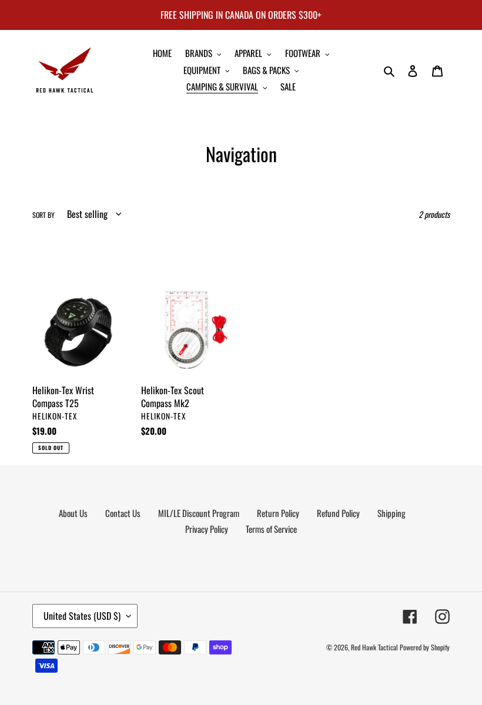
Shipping (391, 512)
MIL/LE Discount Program (198, 512)
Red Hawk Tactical (374, 647)
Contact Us (122, 512)
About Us (73, 512)
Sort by (43, 215)
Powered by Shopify (425, 647)
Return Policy (278, 512)
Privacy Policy (206, 528)
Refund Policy (338, 512)
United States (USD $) (81, 616)
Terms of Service (271, 528)
